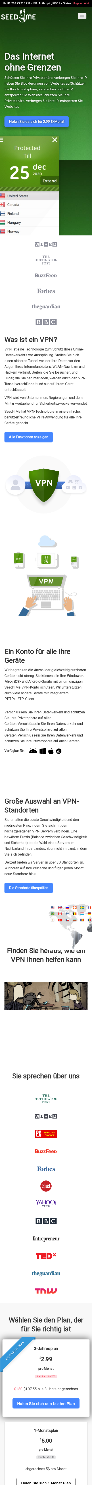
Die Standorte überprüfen (28, 888)
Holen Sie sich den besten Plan (46, 1403)
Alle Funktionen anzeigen (28, 437)
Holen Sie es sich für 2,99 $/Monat (36, 121)
